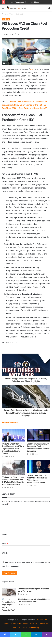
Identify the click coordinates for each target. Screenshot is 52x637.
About (25, 624)
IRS (31, 69)
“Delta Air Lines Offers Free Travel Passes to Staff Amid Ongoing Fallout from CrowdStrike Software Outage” (13, 448)
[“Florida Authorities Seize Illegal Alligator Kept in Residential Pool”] (9, 604)
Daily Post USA (41, 620)
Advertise (33, 624)
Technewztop (34, 628)
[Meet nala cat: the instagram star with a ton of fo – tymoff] (9, 592)
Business (19, 14)
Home (6, 14)
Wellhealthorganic (20, 628)
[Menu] (3, 8)
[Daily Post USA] (16, 7)
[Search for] (49, 8)
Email (5, 544)
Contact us (43, 624)
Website (5, 553)
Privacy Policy (16, 624)
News (12, 14)
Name (5, 534)
